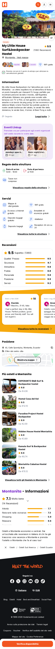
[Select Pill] (38, 4)
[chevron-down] (28, 501)
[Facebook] (12, 581)
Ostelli (12, 599)
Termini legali (42, 624)
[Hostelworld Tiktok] (43, 581)
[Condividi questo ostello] (51, 37)
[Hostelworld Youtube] (31, 581)
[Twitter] (18, 581)
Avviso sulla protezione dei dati (20, 624)
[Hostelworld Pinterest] (37, 581)
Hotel (19, 599)
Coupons (7, 630)
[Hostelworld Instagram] (24, 581)
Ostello (6, 42)
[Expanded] (6, 547)
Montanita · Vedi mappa (16, 57)
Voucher (16, 630)
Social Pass (46, 599)
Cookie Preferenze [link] (35, 637)
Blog (5, 599)
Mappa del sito (18, 637)
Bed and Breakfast (31, 599)
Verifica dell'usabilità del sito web (37, 630)
